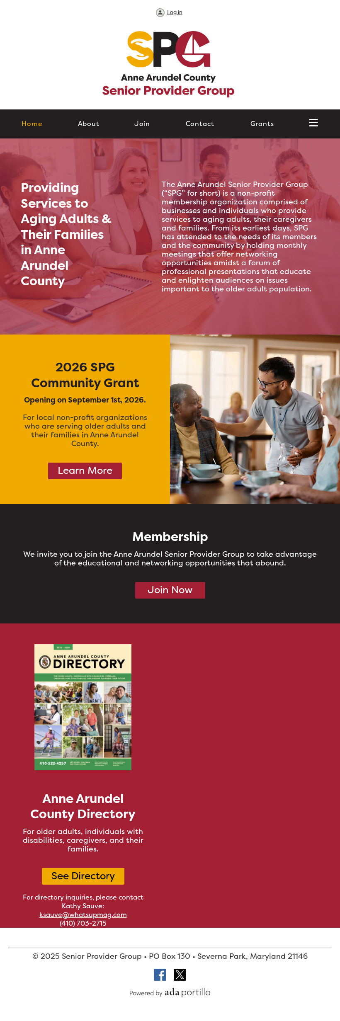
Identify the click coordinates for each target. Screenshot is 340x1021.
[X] (180, 975)
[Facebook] (160, 975)
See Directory (83, 876)
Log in (174, 12)
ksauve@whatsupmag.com (83, 914)
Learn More (85, 470)
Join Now (170, 590)
